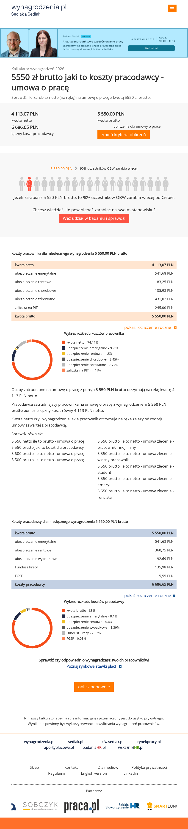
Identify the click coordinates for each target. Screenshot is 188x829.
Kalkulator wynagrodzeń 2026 (37, 68)
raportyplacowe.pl (58, 747)
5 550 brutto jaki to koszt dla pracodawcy (47, 447)
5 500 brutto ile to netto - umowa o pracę (47, 459)
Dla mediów (108, 767)
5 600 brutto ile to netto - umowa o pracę (47, 453)
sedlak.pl (75, 741)
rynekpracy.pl (149, 741)
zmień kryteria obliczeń (123, 134)
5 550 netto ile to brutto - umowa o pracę (47, 441)
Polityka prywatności (149, 767)
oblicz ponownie (94, 686)
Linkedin (131, 773)
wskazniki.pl (130, 747)
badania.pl (94, 747)
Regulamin (57, 773)
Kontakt (71, 767)
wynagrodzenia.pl (39, 741)
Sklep (34, 767)
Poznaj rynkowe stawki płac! (91, 666)
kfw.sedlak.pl (112, 741)
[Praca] (73, 806)
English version (94, 773)
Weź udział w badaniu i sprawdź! (94, 218)
